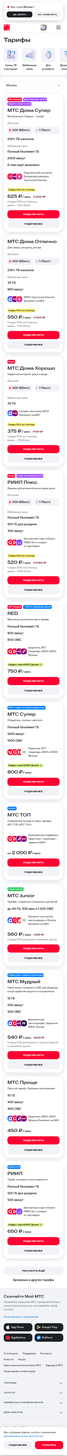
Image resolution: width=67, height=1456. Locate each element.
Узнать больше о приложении (21, 1317)
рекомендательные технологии (23, 1436)
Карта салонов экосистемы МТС (22, 1365)
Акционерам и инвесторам (19, 1371)
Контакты (46, 1353)
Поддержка (29, 1353)
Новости (9, 1359)
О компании (11, 1353)
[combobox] (33, 85)
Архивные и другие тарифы (33, 1280)
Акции (21, 1359)
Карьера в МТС (54, 1365)
